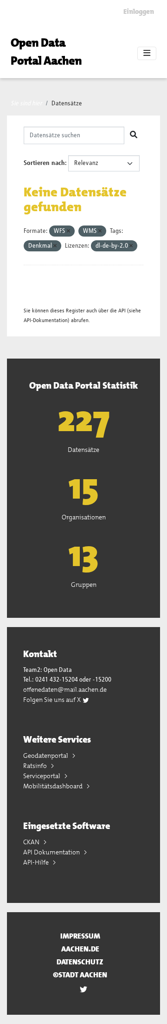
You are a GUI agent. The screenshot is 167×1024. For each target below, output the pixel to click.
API (122, 311)
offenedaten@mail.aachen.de (65, 689)
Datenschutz (80, 962)
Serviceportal (42, 776)
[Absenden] (133, 135)
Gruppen (83, 584)
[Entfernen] (68, 231)
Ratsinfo (35, 766)
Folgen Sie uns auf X (52, 699)
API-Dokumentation (46, 320)
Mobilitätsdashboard (53, 786)
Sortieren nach (44, 163)
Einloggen (138, 11)
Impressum (80, 936)
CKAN (32, 842)
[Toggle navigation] (146, 54)
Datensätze (66, 103)
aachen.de (80, 949)
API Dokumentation (52, 852)
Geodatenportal (46, 755)
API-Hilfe (36, 862)
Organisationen (84, 517)
